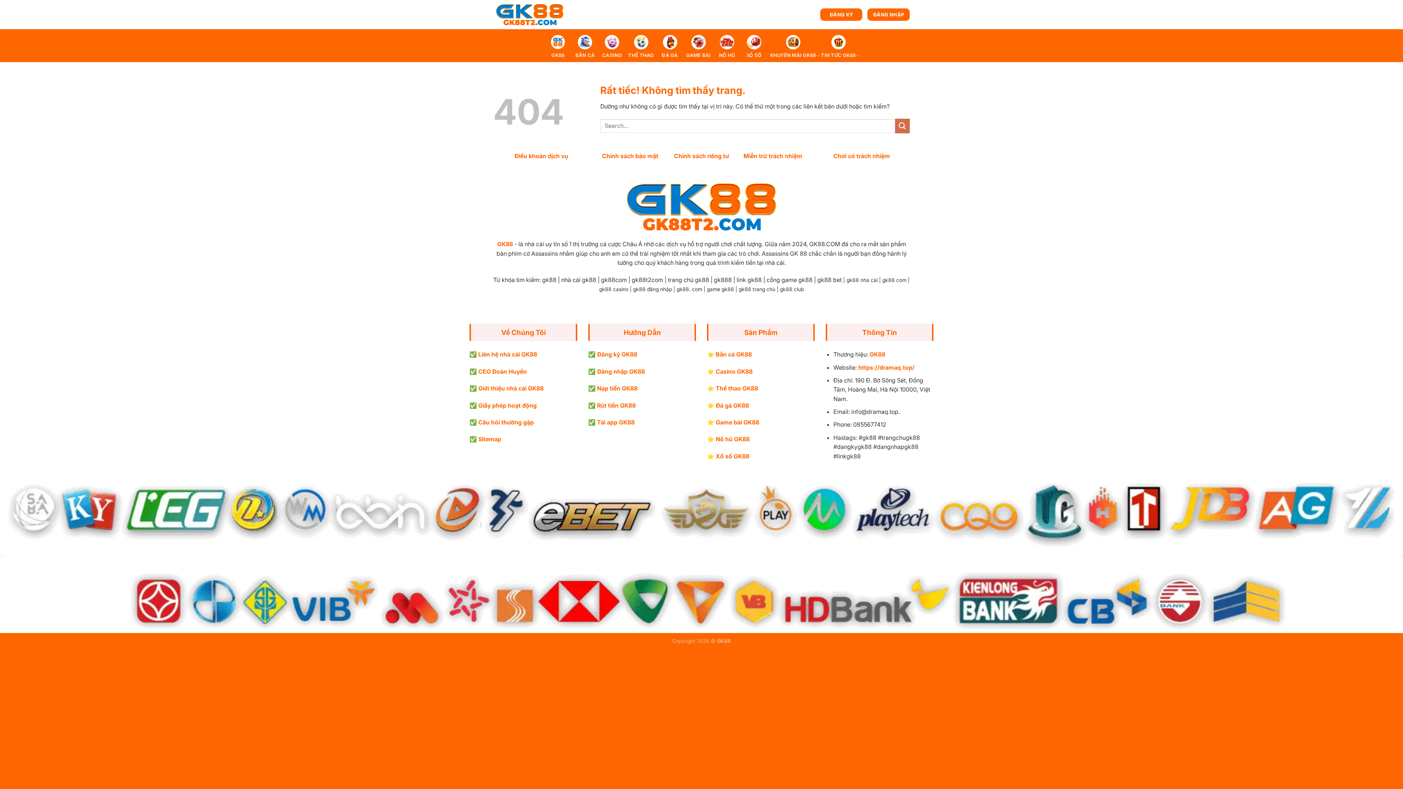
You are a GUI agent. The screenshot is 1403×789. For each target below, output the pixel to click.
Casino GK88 (734, 371)
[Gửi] (902, 126)
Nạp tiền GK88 (617, 388)
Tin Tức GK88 (838, 55)
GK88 (557, 55)
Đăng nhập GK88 (621, 371)
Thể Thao (641, 55)
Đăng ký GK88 (617, 354)
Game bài (698, 55)
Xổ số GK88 (732, 456)
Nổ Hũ (727, 55)
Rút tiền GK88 (616, 405)
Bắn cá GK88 (734, 354)
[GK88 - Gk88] (529, 15)
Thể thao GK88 (737, 388)
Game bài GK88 (737, 422)
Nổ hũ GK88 (733, 439)
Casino (612, 55)
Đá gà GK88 (732, 405)
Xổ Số (753, 55)
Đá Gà (670, 55)
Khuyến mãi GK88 (793, 55)
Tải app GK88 (616, 422)
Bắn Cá (585, 55)
